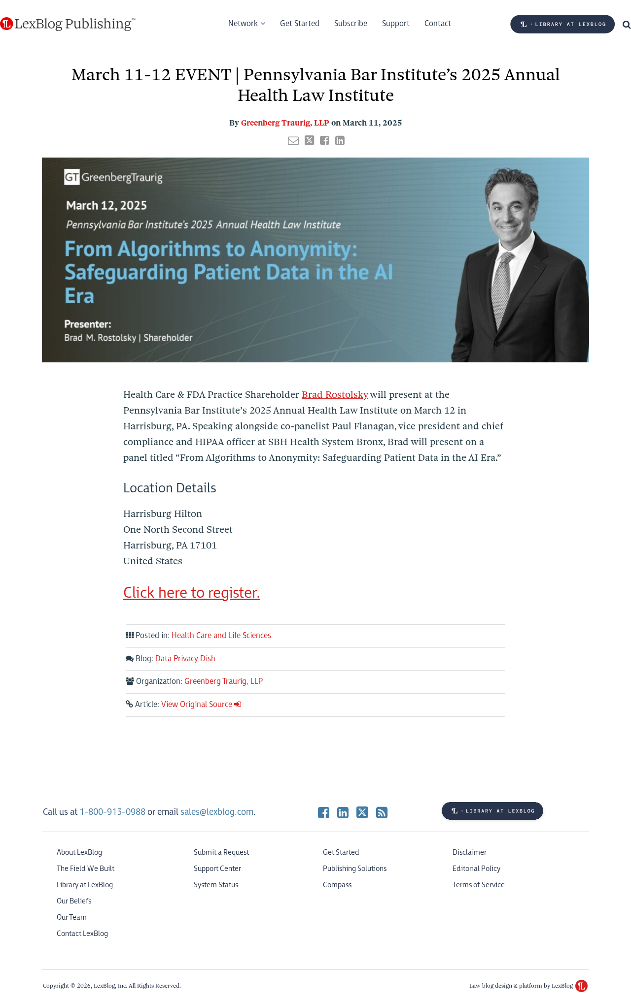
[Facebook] (323, 812)
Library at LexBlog (85, 885)
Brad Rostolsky (335, 394)
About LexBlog (79, 852)
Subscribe (350, 24)
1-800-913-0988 (112, 812)
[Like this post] (324, 140)
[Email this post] (293, 140)
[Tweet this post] (309, 140)
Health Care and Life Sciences (221, 636)
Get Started (299, 24)
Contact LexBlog (82, 933)
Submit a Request (221, 852)
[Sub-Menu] (261, 24)
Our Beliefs (74, 901)
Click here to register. (191, 593)
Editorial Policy (476, 868)
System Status (216, 885)
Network (243, 24)
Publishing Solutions (354, 868)
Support (396, 24)
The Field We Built (85, 868)
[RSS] (381, 812)
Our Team (72, 917)
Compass (337, 885)
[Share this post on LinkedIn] (340, 140)
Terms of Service (479, 885)
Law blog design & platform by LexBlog (521, 985)
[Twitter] (362, 812)
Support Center (217, 868)
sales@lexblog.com (216, 812)
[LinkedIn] (343, 812)
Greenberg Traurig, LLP (285, 123)
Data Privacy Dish (185, 659)
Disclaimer (470, 852)
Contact (437, 24)
